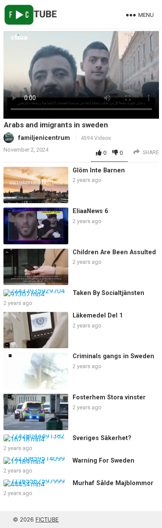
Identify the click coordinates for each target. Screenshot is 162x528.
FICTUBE (47, 519)
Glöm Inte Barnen (99, 170)
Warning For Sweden (103, 460)
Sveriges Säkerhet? (102, 438)
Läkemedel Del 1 (98, 315)
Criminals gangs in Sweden (113, 356)
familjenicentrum (44, 138)
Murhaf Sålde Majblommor (113, 483)
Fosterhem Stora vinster (109, 397)
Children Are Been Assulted (114, 252)
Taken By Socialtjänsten (108, 293)
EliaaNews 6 (90, 211)
